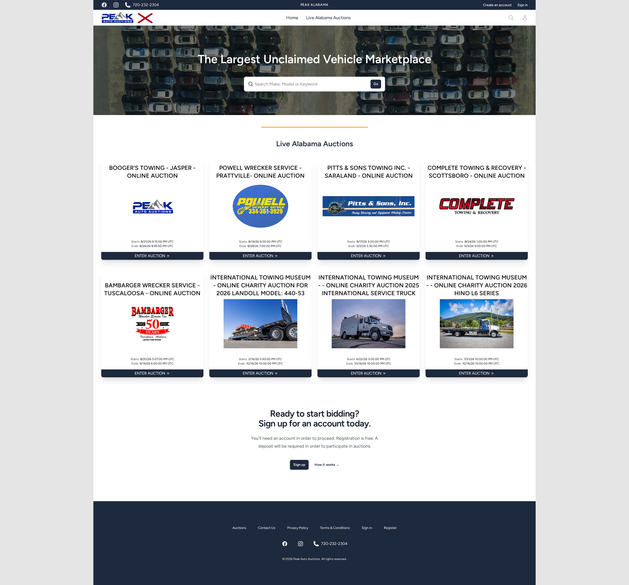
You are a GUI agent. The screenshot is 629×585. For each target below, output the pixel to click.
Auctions (239, 528)
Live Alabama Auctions (328, 17)
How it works (326, 465)
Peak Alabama (314, 5)
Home (292, 17)
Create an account (497, 5)
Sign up (299, 465)
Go (375, 84)
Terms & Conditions (335, 528)
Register (390, 528)
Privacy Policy (297, 528)
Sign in (522, 5)
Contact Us (266, 528)
